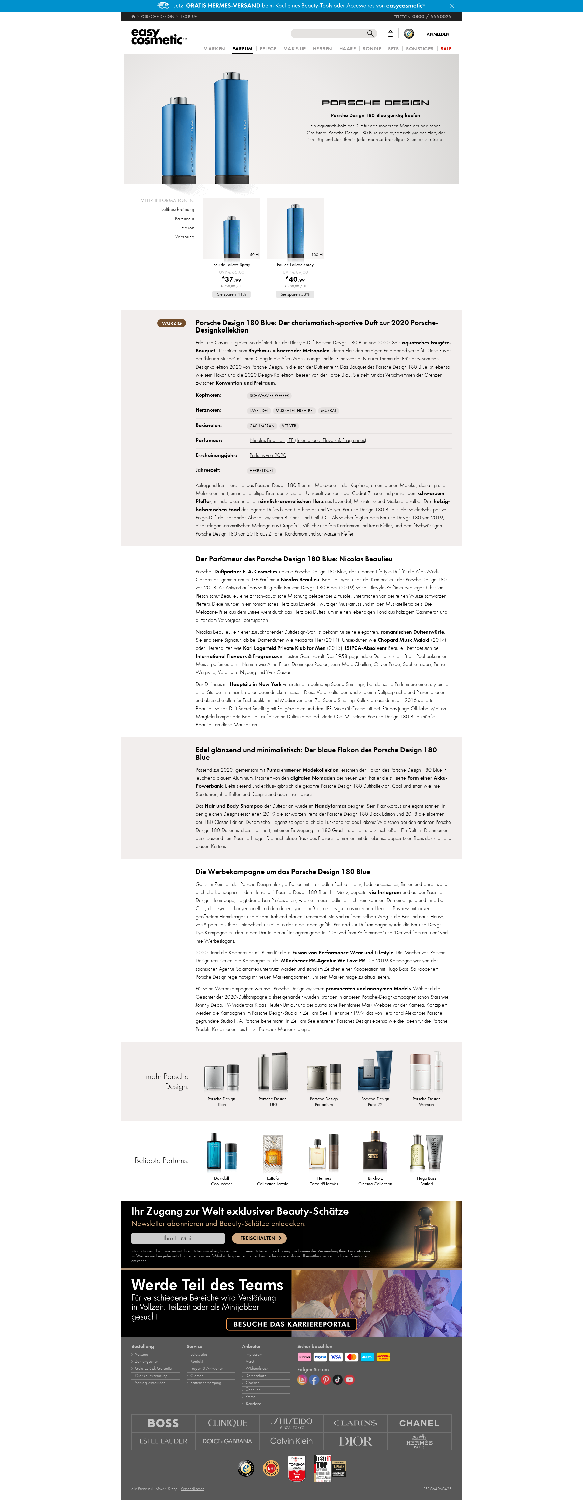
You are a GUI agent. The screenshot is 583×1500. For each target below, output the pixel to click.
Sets (393, 48)
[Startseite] (133, 16)
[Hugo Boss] (163, 1423)
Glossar (196, 1375)
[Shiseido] (292, 1423)
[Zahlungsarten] (374, 1356)
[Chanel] (420, 1423)
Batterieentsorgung (205, 1382)
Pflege (268, 48)
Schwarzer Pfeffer (269, 395)
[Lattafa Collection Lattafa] (273, 1151)
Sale (446, 48)
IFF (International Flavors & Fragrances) (326, 440)
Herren (322, 48)
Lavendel (259, 410)
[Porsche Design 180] (273, 1071)
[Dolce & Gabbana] (228, 1441)
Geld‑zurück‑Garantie (153, 1368)
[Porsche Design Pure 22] (375, 1071)
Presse (250, 1397)
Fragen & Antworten (207, 1368)
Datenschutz (256, 1375)
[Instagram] (302, 1379)
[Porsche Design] (375, 103)
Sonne (372, 48)
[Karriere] (291, 1303)
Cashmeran (262, 426)
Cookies (252, 1382)
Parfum (242, 49)
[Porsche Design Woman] (426, 1071)
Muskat (329, 410)
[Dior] (356, 1441)
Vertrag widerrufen (150, 1382)
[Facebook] (314, 1379)
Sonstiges (420, 48)
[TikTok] (337, 1379)
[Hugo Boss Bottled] (426, 1151)
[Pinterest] (326, 1379)
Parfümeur (184, 218)
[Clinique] (228, 1423)
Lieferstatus (198, 1354)
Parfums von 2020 (268, 455)
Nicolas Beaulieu (267, 440)
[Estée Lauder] (163, 1441)
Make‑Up (294, 48)
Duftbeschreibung (177, 209)
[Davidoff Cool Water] (221, 1151)
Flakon (188, 228)
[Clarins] (356, 1423)
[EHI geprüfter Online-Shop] (271, 1468)
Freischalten (257, 1238)
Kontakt (196, 1361)
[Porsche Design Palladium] (324, 1071)
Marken (214, 48)
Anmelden (438, 34)
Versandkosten (192, 1488)
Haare (347, 48)
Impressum (254, 1354)
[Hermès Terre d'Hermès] (324, 1151)
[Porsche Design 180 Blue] (205, 119)
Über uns (253, 1389)
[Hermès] (420, 1441)
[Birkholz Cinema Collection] (375, 1151)
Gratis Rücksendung (151, 1375)
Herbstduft (261, 470)
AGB (250, 1361)
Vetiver (289, 426)
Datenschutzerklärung (272, 1251)
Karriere (253, 1404)
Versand (141, 1354)
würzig (172, 323)
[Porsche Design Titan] (221, 1071)
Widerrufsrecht (258, 1368)
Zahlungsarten (147, 1361)
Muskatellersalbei (294, 410)
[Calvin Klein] (292, 1441)
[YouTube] (349, 1379)
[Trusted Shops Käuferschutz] (409, 33)
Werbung (184, 237)
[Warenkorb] (390, 33)
